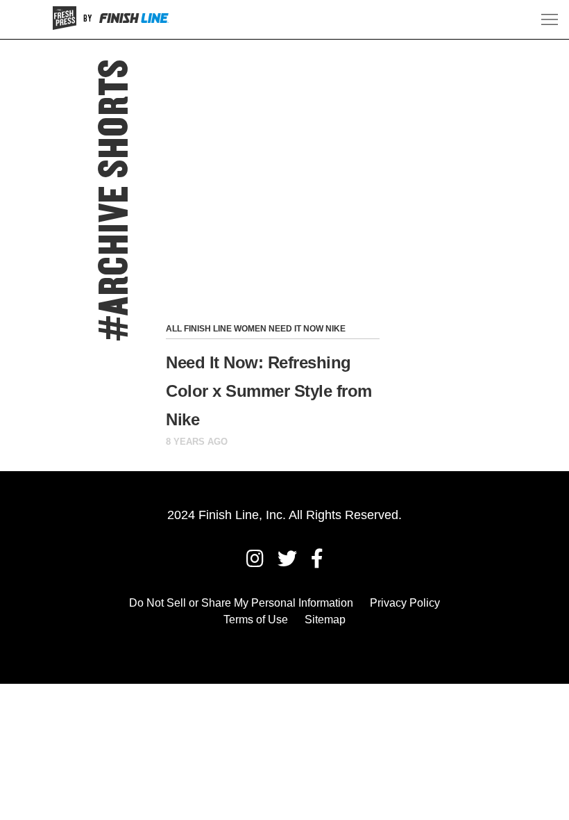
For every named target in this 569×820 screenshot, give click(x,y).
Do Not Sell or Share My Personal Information (241, 603)
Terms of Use (255, 619)
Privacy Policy (405, 603)
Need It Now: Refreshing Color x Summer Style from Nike (269, 391)
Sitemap (325, 619)
